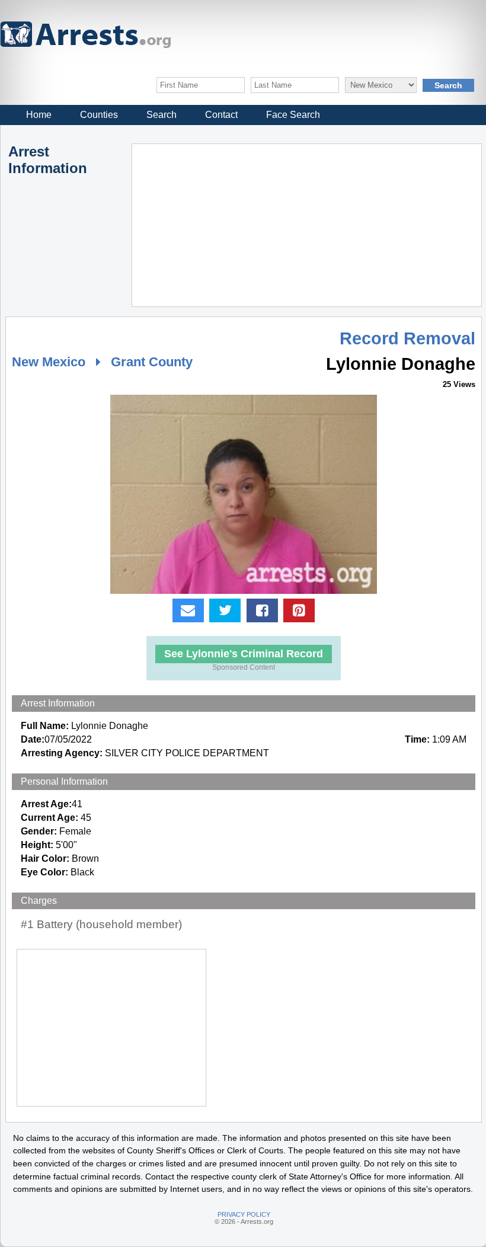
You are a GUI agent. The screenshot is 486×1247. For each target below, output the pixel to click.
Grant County (152, 361)
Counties (99, 115)
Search (161, 115)
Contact (221, 115)
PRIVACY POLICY (244, 1214)
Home (39, 115)
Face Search (293, 115)
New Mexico (48, 361)
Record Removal (407, 338)
